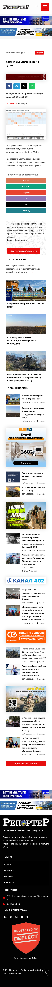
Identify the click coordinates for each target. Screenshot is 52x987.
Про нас (8, 876)
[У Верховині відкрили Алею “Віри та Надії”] (13, 399)
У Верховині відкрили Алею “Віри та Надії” (32, 397)
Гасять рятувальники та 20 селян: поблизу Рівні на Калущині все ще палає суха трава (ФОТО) (34, 653)
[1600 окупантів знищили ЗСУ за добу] (13, 491)
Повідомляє (11, 103)
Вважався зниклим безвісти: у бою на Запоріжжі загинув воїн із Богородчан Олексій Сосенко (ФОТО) (33, 540)
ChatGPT (26, 186)
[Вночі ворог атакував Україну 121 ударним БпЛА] (13, 477)
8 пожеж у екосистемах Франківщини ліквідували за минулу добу (33, 413)
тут (32, 272)
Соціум (39, 53)
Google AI (26, 193)
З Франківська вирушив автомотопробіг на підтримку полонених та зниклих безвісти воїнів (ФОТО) (33, 724)
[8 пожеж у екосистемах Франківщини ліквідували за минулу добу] (13, 411)
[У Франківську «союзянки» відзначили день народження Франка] (13, 593)
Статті (7, 864)
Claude (26, 180)
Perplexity (26, 211)
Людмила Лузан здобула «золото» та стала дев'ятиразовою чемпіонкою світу (34, 671)
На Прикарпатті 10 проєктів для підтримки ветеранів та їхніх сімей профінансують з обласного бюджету (33, 744)
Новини (9, 870)
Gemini (26, 199)
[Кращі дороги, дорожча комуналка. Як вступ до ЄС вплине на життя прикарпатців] (13, 558)
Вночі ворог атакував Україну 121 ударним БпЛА (32, 476)
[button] (9, 86)
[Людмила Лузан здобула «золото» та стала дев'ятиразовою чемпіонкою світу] (13, 669)
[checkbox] (45, 972)
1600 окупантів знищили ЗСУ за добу (33, 489)
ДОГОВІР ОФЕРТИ (12, 973)
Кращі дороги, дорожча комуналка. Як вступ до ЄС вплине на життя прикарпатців (33, 559)
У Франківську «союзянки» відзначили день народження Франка (33, 594)
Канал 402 (10, 882)
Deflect (34, 958)
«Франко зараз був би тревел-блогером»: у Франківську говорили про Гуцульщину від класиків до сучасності (33, 613)
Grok (26, 205)
